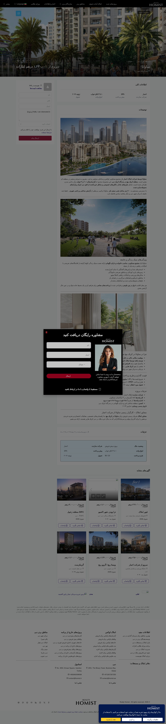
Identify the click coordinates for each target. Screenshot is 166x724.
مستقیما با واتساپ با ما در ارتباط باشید (81, 389)
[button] (46, 332)
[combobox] (85, 364)
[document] (83, 362)
